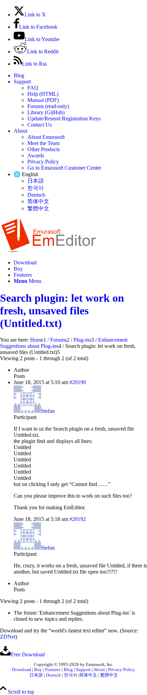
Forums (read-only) (48, 106)
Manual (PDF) (43, 100)
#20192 (77, 519)
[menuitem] (80, 76)
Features (53, 669)
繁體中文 (38, 208)
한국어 (35, 188)
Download (21, 669)
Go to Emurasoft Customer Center (64, 168)
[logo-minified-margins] (48, 251)
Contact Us (39, 125)
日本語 (35, 181)
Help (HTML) (42, 94)
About (20, 131)
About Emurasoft (46, 137)
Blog (19, 75)
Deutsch (36, 195)
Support (22, 81)
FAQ (32, 88)
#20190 (77, 382)
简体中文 (38, 201)
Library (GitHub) (46, 112)
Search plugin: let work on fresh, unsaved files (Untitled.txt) (62, 310)
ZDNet (7, 637)
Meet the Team (43, 143)
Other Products (43, 149)
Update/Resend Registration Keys (64, 118)
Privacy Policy (43, 162)
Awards (35, 155)
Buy (38, 669)
